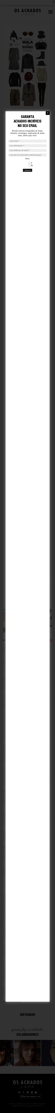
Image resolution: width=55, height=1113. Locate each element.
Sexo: (27, 158)
